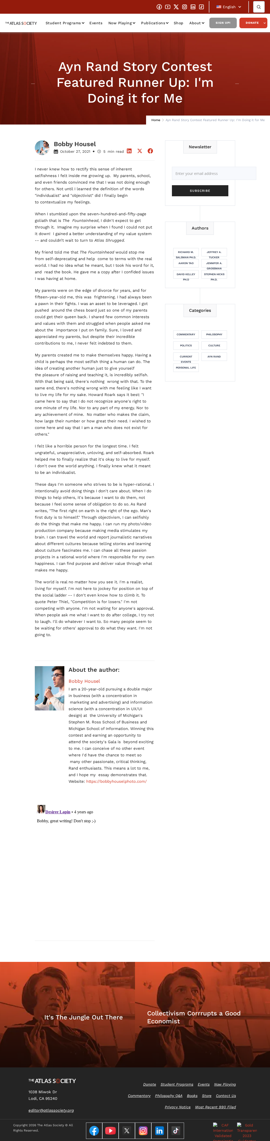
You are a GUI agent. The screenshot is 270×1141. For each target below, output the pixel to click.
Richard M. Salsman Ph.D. (186, 253)
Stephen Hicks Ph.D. (214, 276)
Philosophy (214, 334)
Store (206, 1096)
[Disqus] (95, 869)
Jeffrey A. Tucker (214, 253)
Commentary (186, 334)
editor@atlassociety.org (51, 1110)
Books (192, 1096)
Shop (179, 23)
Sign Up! (223, 23)
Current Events (186, 358)
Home (155, 120)
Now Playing (120, 23)
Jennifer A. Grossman (214, 265)
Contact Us (226, 1096)
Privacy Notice (178, 1107)
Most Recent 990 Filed (215, 1107)
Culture (214, 345)
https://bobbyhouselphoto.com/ (116, 781)
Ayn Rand (214, 356)
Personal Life (186, 367)
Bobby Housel (84, 681)
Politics (186, 345)
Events (95, 23)
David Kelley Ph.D (186, 276)
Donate (252, 23)
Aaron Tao (186, 263)
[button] (229, 7)
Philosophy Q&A (168, 1096)
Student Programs (63, 23)
